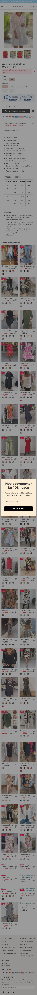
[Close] (33, 481)
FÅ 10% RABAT (18, 509)
